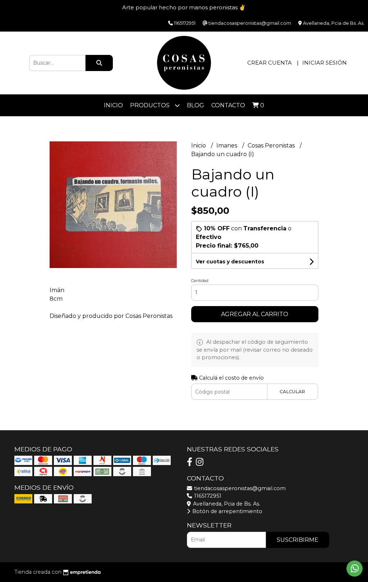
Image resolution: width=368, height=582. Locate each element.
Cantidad (199, 280)
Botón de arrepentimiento (226, 511)
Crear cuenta (269, 62)
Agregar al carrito (254, 314)
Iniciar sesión (324, 62)
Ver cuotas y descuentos (230, 261)
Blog (195, 105)
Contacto (228, 105)
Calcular (292, 391)
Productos (150, 105)
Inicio (113, 105)
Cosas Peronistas (272, 145)
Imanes (227, 145)
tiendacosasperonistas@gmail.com (239, 488)
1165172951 (207, 496)
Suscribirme (297, 539)
